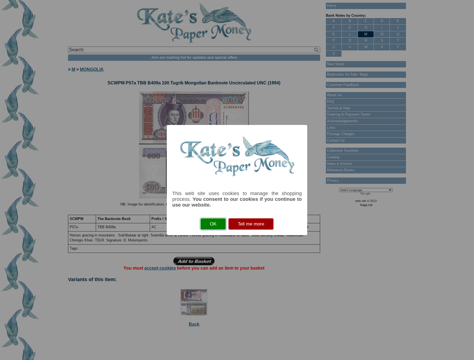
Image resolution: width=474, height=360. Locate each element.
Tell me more (251, 224)
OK (213, 224)
